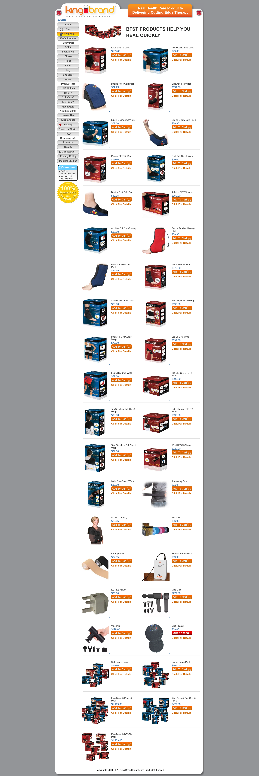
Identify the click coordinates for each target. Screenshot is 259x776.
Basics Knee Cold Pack (122, 83)
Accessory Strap (180, 481)
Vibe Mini (115, 626)
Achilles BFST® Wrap (182, 192)
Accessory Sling (119, 517)
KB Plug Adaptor (119, 589)
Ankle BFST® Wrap (181, 264)
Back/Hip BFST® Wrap (183, 300)
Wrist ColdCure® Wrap (122, 481)
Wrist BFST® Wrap (181, 445)
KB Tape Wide (118, 553)
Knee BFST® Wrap (120, 47)
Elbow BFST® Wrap (181, 83)
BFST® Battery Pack (182, 553)
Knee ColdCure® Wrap (183, 47)
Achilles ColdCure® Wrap (123, 228)
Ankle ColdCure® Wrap (122, 300)
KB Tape (176, 517)
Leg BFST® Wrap (180, 336)
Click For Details (121, 59)
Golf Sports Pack (119, 662)
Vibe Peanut (177, 626)
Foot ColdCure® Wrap (182, 156)
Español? (62, 19)
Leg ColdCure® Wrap (121, 373)
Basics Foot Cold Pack (122, 192)
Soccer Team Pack (181, 662)
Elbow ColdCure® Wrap (123, 120)
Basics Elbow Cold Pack (184, 120)
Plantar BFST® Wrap (121, 156)
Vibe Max (176, 589)
